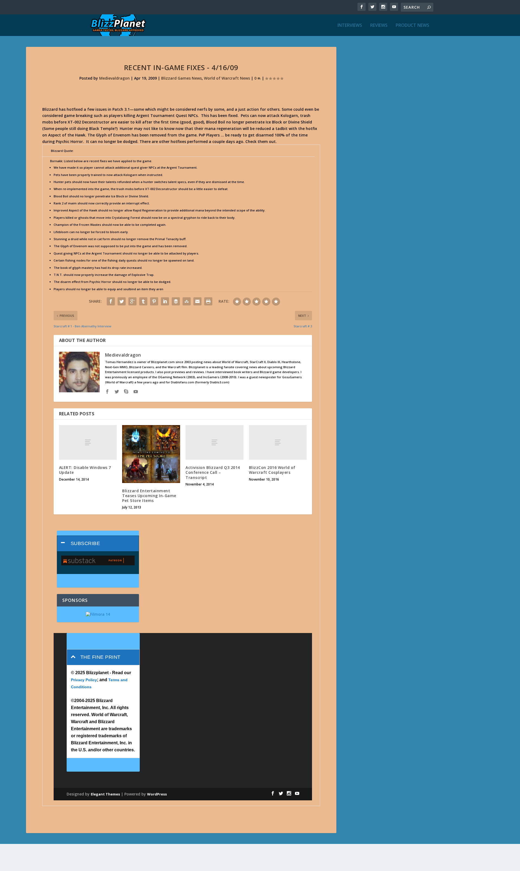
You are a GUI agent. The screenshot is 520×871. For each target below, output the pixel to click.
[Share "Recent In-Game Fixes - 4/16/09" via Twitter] (121, 301)
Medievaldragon (114, 78)
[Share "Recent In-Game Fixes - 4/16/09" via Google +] (132, 301)
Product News (412, 25)
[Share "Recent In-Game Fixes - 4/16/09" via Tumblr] (143, 301)
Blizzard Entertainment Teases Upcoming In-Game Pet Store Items (149, 495)
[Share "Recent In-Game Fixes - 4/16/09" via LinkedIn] (165, 301)
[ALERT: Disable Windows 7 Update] (88, 442)
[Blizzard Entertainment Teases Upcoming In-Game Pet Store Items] (151, 454)
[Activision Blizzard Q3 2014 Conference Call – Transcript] (214, 442)
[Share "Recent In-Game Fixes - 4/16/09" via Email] (197, 301)
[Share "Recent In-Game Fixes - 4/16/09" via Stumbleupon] (186, 301)
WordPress (157, 794)
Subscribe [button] (85, 543)
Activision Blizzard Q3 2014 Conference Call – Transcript (213, 472)
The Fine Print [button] (100, 657)
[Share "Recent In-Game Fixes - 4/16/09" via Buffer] (175, 301)
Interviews (349, 25)
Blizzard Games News (181, 78)
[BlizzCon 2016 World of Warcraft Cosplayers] (278, 442)
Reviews (379, 25)
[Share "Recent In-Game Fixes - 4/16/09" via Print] (208, 301)
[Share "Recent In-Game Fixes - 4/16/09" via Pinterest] (154, 301)
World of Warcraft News (227, 78)
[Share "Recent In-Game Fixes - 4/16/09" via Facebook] (110, 301)
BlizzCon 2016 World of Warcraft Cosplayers (272, 470)
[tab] (98, 543)
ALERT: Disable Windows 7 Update (85, 470)
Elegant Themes (105, 794)
